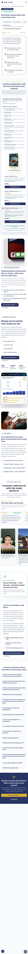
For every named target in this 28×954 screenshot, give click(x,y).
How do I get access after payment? (14, 714)
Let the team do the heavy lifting (13, 653)
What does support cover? (11, 768)
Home (2, 6)
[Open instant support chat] (25, 951)
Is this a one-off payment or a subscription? (11, 720)
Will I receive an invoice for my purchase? (11, 732)
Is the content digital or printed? (13, 763)
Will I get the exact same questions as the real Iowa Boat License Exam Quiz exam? (13, 701)
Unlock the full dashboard (9, 357)
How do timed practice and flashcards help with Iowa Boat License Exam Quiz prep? (13, 756)
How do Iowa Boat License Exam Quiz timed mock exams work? (13, 682)
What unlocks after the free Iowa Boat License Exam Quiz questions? (13, 688)
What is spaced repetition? (11, 738)
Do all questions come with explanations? (10, 708)
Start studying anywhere (9, 304)
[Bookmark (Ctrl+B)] (23, 38)
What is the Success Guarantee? (13, 694)
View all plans (5, 307)
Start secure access (13, 795)
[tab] (7, 22)
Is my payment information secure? (14, 726)
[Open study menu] (2, 951)
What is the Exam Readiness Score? (14, 743)
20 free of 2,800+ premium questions (13, 28)
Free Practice (7, 6)
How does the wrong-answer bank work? (12, 748)
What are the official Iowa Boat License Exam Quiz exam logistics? (12, 675)
